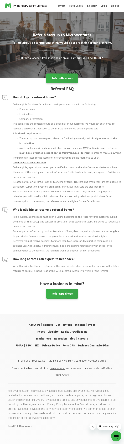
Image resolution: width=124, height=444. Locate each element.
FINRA (19, 345)
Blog (72, 338)
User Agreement (32, 404)
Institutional (44, 338)
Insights (80, 324)
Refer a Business (62, 78)
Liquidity (92, 6)
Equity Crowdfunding (74, 331)
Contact (48, 324)
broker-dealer (57, 368)
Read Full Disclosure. (20, 426)
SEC (37, 345)
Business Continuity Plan (93, 345)
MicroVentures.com (19, 390)
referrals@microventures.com (29, 162)
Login (104, 6)
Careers (83, 338)
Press (91, 324)
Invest (61, 6)
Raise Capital (76, 6)
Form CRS (69, 345)
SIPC (29, 345)
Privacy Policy (51, 345)
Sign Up (115, 6)
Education (60, 338)
